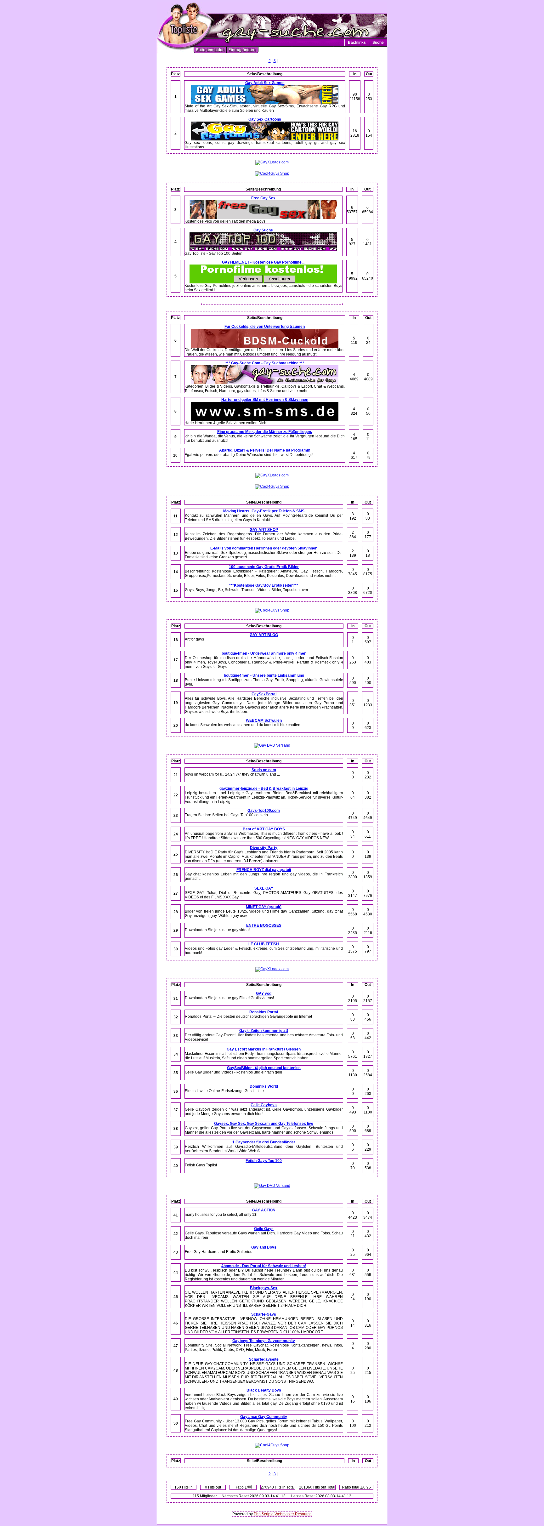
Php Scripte (264, 1514)
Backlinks (357, 42)
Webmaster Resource (293, 1514)
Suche (378, 42)
